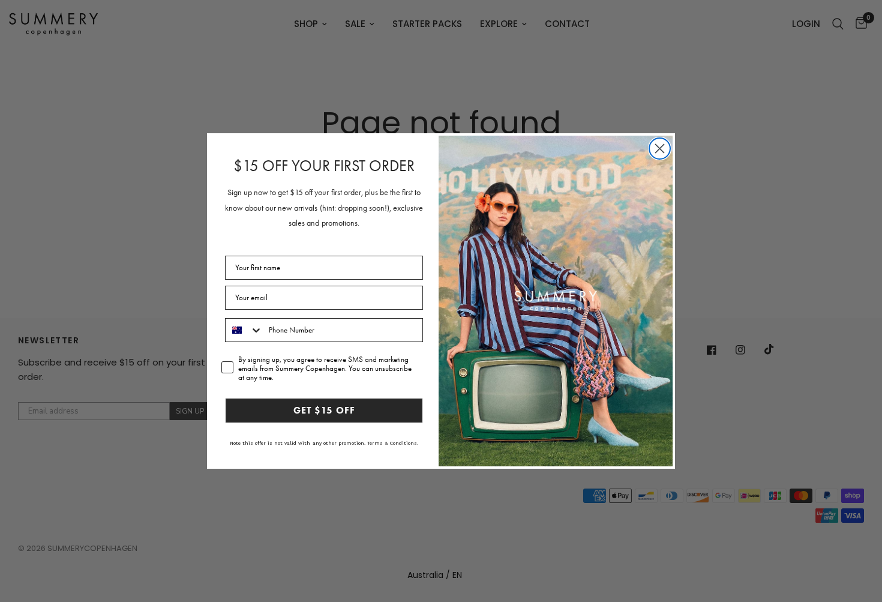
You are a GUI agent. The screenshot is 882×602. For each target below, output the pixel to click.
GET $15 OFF (324, 410)
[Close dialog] (659, 148)
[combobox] (244, 330)
